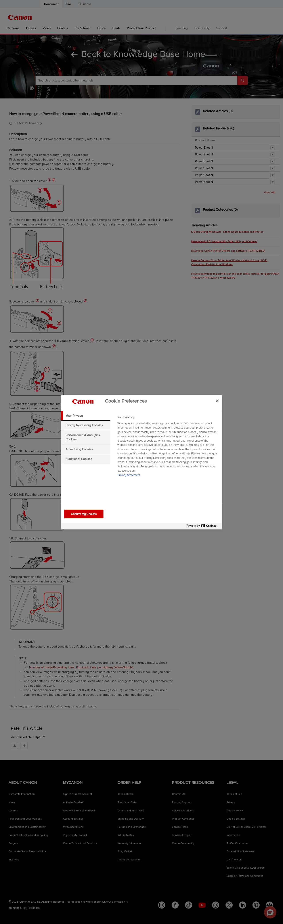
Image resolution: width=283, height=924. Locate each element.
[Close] (217, 401)
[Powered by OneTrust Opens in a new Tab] (203, 526)
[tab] (85, 416)
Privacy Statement (128, 475)
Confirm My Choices (84, 514)
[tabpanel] (168, 447)
